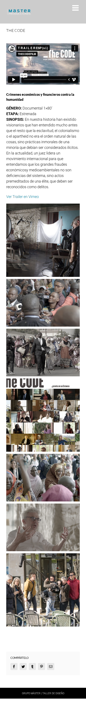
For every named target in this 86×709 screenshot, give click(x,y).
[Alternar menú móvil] (76, 8)
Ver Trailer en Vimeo (22, 196)
